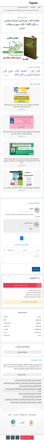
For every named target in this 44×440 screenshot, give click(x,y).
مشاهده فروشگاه (22, 352)
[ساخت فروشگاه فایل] (9, 3)
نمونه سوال (38, 380)
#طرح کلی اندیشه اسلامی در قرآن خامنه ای (30, 383)
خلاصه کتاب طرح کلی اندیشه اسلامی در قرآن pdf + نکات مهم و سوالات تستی (21, 10)
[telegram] (18, 434)
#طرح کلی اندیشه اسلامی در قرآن (23, 380)
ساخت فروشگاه (23, 415)
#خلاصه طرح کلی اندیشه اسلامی (11, 383)
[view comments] (24, 339)
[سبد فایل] (2, 3)
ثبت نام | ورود (22, 374)
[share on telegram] (20, 339)
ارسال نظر (36, 269)
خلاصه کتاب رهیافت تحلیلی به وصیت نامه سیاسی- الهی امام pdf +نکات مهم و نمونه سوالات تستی (22, 106)
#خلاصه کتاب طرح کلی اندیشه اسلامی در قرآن (30, 394)
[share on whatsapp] (22, 339)
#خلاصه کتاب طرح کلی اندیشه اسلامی (32, 397)
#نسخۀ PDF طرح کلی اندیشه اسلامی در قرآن (30, 386)
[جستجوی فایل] (13, 3)
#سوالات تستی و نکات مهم (11, 400)
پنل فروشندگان (32, 415)
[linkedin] (29, 434)
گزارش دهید (24, 302)
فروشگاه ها (32, 7)
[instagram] (22, 434)
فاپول (39, 7)
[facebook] (14, 434)
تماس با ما (15, 415)
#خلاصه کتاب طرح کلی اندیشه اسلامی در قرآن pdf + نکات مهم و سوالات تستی (23, 390)
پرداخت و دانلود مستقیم (21, 285)
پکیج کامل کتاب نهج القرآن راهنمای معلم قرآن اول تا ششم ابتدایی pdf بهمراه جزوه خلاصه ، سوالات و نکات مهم (21, 133)
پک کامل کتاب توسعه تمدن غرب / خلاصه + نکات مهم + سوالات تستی (22, 188)
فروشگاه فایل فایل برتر (23, 7)
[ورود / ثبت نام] (5, 3)
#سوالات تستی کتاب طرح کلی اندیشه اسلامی (30, 400)
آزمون (33, 380)
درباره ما (10, 415)
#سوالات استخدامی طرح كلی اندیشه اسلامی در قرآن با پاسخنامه (25, 402)
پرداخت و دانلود (25, 437)
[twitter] (26, 434)
